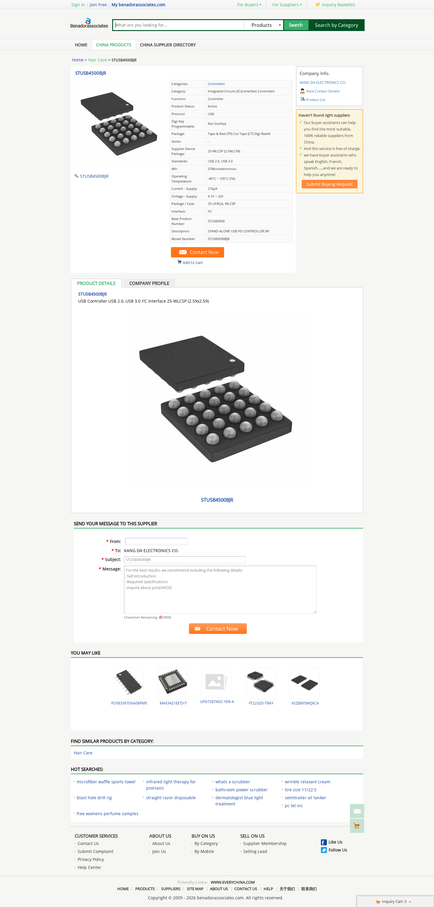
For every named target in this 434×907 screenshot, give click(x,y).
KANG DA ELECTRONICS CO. (323, 82)
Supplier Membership (265, 843)
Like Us (335, 842)
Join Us (159, 851)
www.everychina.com (233, 882)
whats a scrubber (233, 781)
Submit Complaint (95, 851)
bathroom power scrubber (242, 789)
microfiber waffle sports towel (106, 781)
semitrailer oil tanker (305, 797)
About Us (160, 836)
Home (81, 45)
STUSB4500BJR (90, 73)
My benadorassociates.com (138, 4)
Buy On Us (203, 836)
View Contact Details (323, 91)
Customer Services (96, 836)
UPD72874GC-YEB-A (217, 701)
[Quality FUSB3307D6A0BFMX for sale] (128, 683)
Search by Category (336, 25)
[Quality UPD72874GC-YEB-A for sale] (216, 682)
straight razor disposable (171, 797)
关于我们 (287, 888)
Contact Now (204, 252)
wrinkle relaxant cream (307, 781)
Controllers (216, 83)
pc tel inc (294, 805)
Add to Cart (193, 262)
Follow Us (338, 850)
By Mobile (204, 851)
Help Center (89, 867)
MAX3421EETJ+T (173, 703)
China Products (113, 45)
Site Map (195, 888)
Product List (315, 99)
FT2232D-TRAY (261, 703)
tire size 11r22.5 (300, 789)
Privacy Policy (91, 859)
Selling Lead (255, 851)
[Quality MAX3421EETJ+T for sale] (172, 683)
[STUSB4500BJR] (119, 167)
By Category (206, 843)
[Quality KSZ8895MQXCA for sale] (304, 683)
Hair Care (97, 60)
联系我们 (309, 888)
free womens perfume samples (107, 813)
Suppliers (170, 888)
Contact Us (88, 843)
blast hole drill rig (94, 797)
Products (145, 888)
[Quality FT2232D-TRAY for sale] (260, 683)
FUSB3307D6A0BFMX (129, 703)
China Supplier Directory (168, 45)
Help (268, 888)
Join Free (98, 4)
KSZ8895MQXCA (305, 703)
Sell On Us (252, 836)
